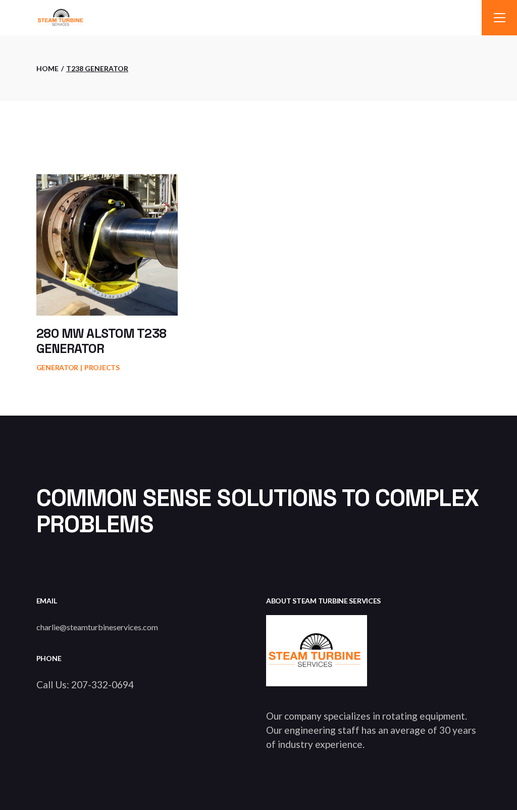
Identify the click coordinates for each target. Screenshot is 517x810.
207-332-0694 (102, 684)
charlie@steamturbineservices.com (97, 627)
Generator (57, 367)
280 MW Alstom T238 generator (101, 341)
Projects (102, 367)
